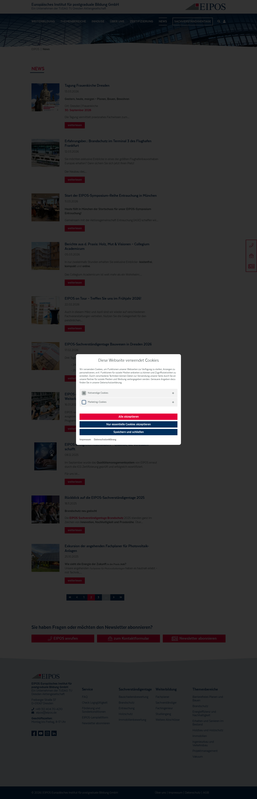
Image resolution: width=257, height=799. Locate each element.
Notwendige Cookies (98, 393)
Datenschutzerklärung (105, 439)
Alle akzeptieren (129, 416)
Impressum (85, 439)
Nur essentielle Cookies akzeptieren (128, 424)
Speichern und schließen (128, 432)
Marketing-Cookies (97, 402)
